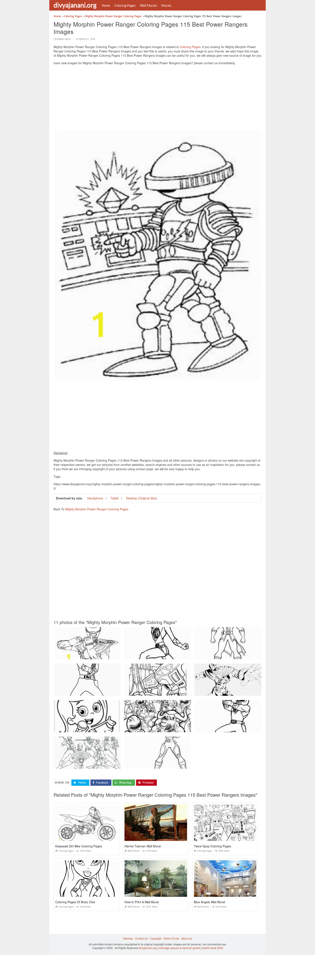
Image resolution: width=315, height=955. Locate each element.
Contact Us (141, 938)
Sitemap (128, 938)
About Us (186, 938)
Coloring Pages (125, 5)
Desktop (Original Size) (141, 498)
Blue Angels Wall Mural (209, 902)
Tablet (114, 498)
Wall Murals (148, 5)
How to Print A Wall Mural (141, 902)
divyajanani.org (75, 5)
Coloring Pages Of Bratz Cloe (75, 902)
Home (106, 5)
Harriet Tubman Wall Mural (142, 846)
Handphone (95, 498)
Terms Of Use (171, 938)
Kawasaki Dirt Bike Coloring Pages (78, 846)
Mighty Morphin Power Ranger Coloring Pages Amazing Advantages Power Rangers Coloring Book (253, 692)
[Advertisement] (157, 98)
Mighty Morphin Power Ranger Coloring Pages (96, 509)
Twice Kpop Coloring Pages (212, 846)
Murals (166, 5)
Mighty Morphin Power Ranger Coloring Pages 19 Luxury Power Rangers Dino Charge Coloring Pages (115, 765)
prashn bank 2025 (212, 948)
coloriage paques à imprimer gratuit (179, 948)
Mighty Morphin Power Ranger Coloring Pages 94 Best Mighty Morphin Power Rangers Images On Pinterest (188, 655)
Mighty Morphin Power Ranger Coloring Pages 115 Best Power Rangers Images (101, 655)
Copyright (155, 938)
